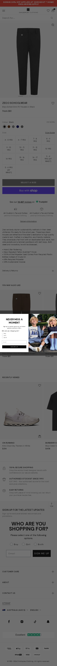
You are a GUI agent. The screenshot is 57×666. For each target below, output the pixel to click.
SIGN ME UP (14, 347)
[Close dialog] (55, 316)
